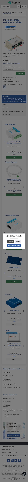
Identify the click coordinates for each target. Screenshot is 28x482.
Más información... (14, 237)
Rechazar (18, 241)
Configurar (10, 241)
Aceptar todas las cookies (14, 245)
